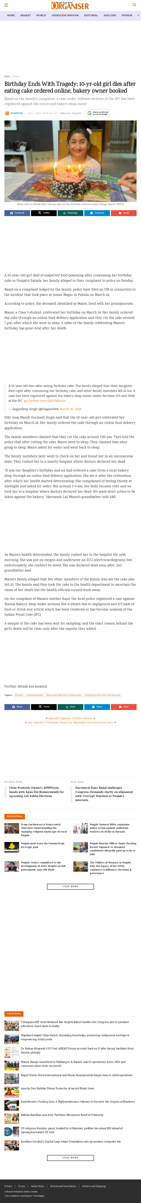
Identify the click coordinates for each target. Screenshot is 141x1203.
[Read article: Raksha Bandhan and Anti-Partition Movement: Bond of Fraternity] (11, 1118)
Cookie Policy (37, 1186)
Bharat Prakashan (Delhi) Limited (22, 1191)
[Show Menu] (6, 5)
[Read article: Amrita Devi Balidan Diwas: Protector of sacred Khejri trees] (11, 1092)
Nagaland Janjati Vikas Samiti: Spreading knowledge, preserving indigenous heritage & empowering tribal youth (75, 1037)
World (41, 16)
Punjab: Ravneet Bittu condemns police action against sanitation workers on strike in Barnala (109, 828)
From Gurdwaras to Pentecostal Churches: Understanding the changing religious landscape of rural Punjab (44, 830)
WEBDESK (16, 113)
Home (11, 16)
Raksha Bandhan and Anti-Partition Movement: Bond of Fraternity (62, 1115)
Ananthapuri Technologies (32, 1196)
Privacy (8, 1186)
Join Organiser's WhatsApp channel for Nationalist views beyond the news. (70, 723)
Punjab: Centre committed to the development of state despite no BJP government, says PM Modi (43, 866)
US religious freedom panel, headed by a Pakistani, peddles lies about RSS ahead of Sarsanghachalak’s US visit (71, 1131)
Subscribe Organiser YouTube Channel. (70, 718)
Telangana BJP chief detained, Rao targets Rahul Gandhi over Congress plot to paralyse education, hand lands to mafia (75, 1024)
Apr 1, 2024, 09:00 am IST (43, 113)
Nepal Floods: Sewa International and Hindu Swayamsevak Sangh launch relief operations (77, 1075)
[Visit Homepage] (70, 5)
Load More (70, 886)
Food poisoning (34, 695)
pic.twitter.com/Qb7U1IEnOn (45, 401)
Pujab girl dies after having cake (102, 695)
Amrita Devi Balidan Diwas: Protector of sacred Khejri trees (57, 1089)
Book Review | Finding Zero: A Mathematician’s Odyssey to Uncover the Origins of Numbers (78, 1102)
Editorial (91, 16)
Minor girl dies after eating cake (64, 695)
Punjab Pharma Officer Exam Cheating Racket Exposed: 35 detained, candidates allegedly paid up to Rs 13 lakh (113, 849)
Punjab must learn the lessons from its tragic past (42, 846)
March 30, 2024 (70, 409)
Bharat (25, 16)
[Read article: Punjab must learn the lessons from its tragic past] (11, 847)
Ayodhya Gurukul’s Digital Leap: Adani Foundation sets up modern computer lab (71, 1142)
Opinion (126, 16)
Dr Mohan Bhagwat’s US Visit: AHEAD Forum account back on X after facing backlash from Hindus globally (77, 1051)
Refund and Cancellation (63, 1186)
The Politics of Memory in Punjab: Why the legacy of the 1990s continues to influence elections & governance (111, 868)
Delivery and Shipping (94, 1186)
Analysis (110, 16)
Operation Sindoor (65, 16)
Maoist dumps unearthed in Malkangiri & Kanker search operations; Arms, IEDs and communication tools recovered (73, 1064)
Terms (21, 1186)
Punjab (76, 113)
